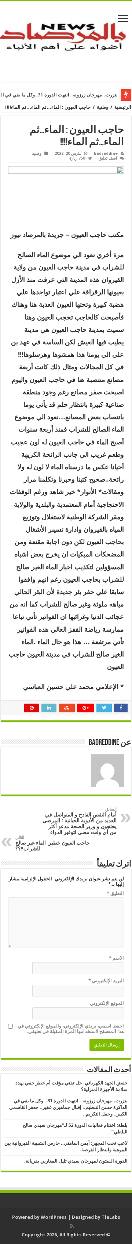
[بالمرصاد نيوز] (66, 40)
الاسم (116, 958)
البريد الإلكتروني (106, 980)
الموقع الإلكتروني (107, 1003)
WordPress (54, 1217)
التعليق (115, 893)
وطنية (102, 107)
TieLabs (111, 1217)
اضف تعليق (108, 158)
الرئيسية (122, 107)
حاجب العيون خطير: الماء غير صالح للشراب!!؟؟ (52, 843)
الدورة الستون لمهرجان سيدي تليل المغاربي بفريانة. (76, 1161)
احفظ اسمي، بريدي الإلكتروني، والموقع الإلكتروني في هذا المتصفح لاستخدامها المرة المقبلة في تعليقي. (71, 1028)
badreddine (106, 153)
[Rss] (71, 1226)
